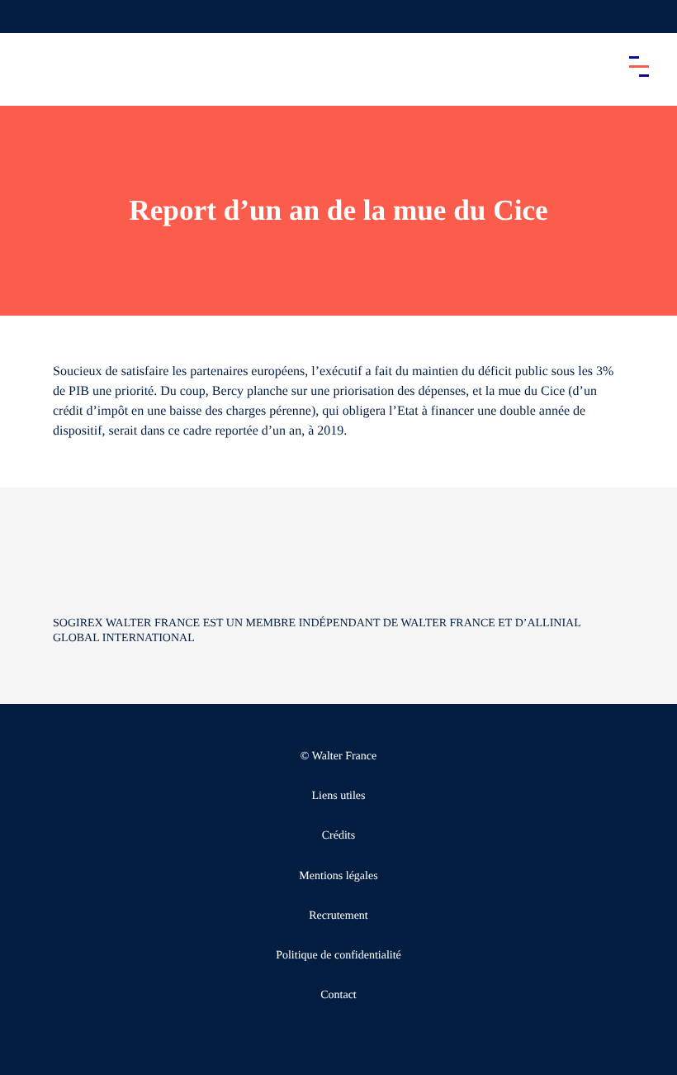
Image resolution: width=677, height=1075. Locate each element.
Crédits (338, 836)
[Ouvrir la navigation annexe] (26, 16)
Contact (338, 995)
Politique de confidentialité (338, 955)
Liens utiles (339, 796)
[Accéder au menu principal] (639, 66)
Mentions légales (338, 876)
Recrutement (338, 916)
